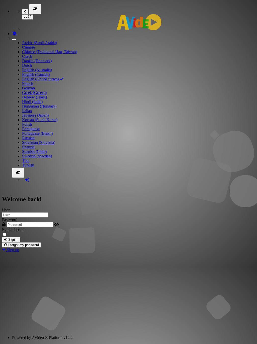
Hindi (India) (32, 101)
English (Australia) (37, 70)
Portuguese (31, 129)
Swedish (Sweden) (37, 156)
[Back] (25, 11)
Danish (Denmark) (37, 61)
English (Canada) (36, 74)
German (28, 88)
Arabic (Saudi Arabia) (39, 43)
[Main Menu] (35, 9)
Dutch (27, 65)
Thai (25, 160)
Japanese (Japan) (35, 115)
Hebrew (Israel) (34, 97)
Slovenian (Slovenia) (38, 142)
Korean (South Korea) (39, 120)
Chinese (28, 47)
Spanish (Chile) (34, 151)
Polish (27, 124)
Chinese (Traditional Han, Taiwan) (49, 52)
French (27, 83)
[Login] (27, 180)
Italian (27, 111)
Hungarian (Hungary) (39, 106)
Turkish (28, 165)
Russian (28, 138)
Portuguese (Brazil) (37, 133)
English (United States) (41, 79)
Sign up (12, 250)
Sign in (12, 240)
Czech (27, 56)
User (6, 210)
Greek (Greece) (34, 92)
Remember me (13, 229)
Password (9, 220)
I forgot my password (23, 245)
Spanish (28, 147)
